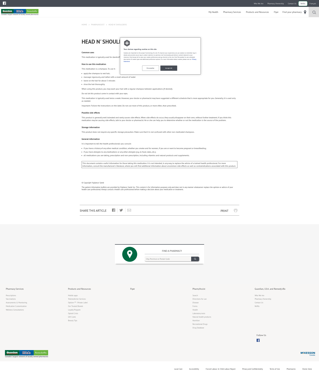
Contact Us (292, 3)
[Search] (195, 259)
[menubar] (4, 3)
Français (313, 3)
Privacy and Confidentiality (252, 369)
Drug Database (198, 328)
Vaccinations (11, 299)
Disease (196, 302)
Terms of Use (275, 369)
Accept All (168, 68)
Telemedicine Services (77, 299)
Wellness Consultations (15, 310)
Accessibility (194, 369)
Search (195, 295)
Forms (195, 306)
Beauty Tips (72, 320)
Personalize (150, 68)
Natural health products (202, 317)
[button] (113, 210)
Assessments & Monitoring (16, 302)
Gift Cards (72, 317)
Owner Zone (307, 369)
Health (195, 310)
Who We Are (258, 3)
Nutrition (196, 320)
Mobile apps (73, 295)
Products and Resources (79, 288)
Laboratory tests (199, 313)
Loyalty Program (74, 310)
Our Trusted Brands (75, 306)
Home (84, 24)
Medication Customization (16, 306)
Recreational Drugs (200, 324)
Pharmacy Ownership (275, 3)
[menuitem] (4, 3)
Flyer (132, 288)
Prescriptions (11, 295)
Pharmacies (291, 369)
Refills (303, 3)
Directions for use (200, 299)
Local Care (178, 369)
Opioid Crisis (73, 313)
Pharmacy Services (15, 288)
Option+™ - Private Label (78, 302)
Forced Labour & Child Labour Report (221, 369)
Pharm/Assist (98, 24)
